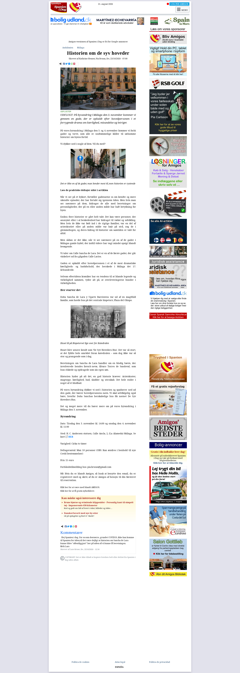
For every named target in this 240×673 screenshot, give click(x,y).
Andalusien (67, 47)
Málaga (80, 47)
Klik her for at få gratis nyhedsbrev (77, 491)
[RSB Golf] (171, 21)
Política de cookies (80, 662)
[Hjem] (59, 7)
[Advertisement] (98, 33)
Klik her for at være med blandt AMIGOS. (80, 487)
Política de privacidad (159, 662)
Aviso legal (120, 662)
